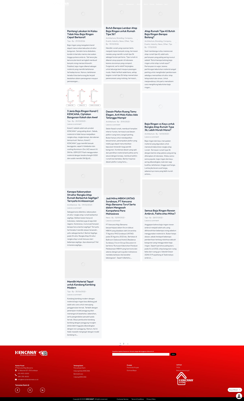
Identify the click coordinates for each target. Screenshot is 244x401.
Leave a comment (113, 125)
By (73, 41)
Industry (115, 41)
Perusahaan (130, 4)
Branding (120, 38)
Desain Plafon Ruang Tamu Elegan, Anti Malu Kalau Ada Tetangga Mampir (122, 114)
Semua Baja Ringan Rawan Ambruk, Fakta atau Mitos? (160, 212)
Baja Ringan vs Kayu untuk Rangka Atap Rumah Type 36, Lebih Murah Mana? (160, 127)
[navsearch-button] (184, 4)
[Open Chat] (239, 396)
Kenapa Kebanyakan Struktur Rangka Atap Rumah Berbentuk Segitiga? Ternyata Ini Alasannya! (83, 196)
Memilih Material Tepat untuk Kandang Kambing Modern (81, 284)
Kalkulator (159, 4)
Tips (69, 41)
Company (128, 38)
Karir (166, 4)
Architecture (111, 38)
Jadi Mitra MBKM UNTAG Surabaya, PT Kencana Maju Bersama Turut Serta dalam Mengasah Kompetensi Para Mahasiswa (121, 206)
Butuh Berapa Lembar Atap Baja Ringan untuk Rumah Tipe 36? (121, 31)
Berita (146, 4)
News (121, 41)
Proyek (152, 4)
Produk (121, 4)
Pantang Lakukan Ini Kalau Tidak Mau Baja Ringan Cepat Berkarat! (82, 34)
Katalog (139, 4)
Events (108, 41)
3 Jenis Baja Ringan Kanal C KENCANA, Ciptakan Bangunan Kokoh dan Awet (82, 114)
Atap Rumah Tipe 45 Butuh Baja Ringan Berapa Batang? (160, 34)
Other (126, 41)
